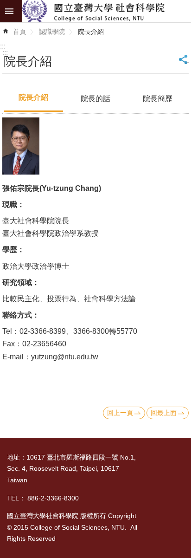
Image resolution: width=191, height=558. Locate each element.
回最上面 (164, 412)
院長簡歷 (157, 99)
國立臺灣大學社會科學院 (106, 11)
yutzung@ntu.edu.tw (64, 357)
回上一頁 (120, 412)
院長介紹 (91, 31)
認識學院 (52, 31)
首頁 (19, 31)
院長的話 (95, 99)
